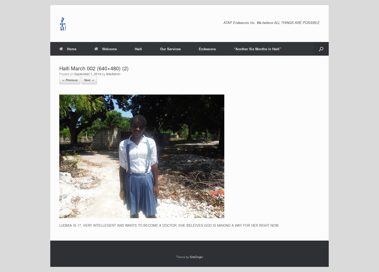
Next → (89, 80)
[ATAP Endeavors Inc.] (62, 23)
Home (71, 48)
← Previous (70, 80)
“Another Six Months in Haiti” (257, 48)
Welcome (109, 48)
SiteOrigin (196, 257)
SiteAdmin (113, 74)
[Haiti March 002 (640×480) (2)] (141, 216)
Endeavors (207, 48)
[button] (321, 49)
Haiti (138, 48)
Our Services (170, 48)
